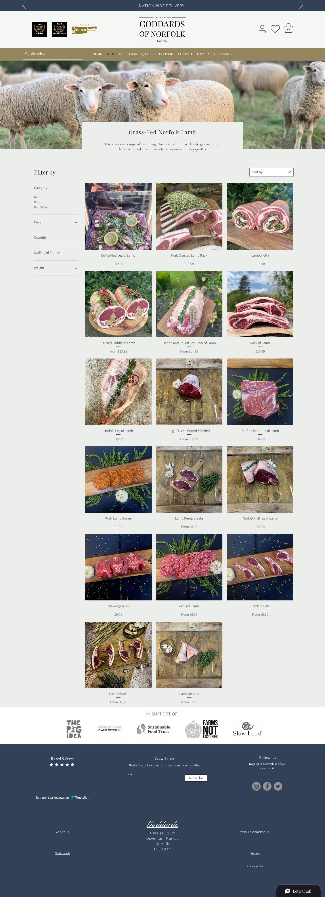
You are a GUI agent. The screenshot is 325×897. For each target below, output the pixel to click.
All (36, 197)
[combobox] (271, 172)
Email (129, 773)
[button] (288, 28)
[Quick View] (118, 216)
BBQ (37, 202)
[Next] (301, 5)
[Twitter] (278, 786)
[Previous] (24, 5)
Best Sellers (41, 207)
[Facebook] (267, 786)
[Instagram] (256, 786)
